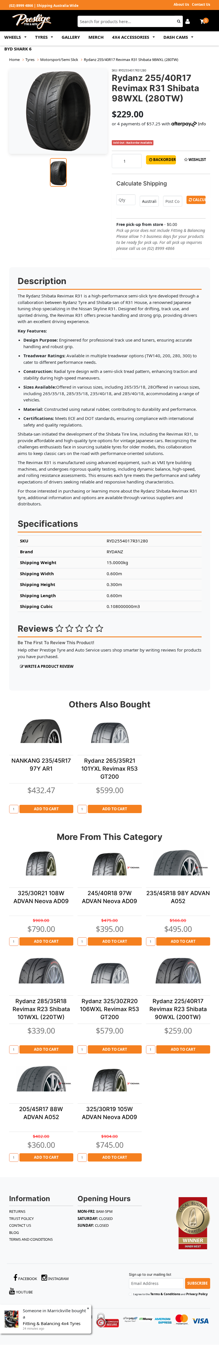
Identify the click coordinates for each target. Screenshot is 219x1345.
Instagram (58, 1278)
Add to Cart (46, 808)
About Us (181, 4)
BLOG (14, 1232)
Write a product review (49, 666)
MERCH (96, 37)
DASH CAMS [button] (176, 37)
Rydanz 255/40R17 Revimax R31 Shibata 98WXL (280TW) (131, 59)
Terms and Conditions (31, 1239)
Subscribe (197, 1283)
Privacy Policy (197, 1294)
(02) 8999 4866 (21, 5)
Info (202, 123)
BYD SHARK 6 (18, 49)
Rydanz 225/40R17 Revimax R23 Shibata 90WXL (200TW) (178, 1009)
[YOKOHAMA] (133, 867)
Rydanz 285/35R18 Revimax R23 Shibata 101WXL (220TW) (41, 1009)
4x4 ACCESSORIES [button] (131, 37)
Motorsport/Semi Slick (59, 59)
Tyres (30, 59)
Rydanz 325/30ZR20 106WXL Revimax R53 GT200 (109, 1009)
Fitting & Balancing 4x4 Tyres (51, 1323)
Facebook (27, 1278)
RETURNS (17, 1211)
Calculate (199, 199)
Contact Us (201, 4)
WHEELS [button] (13, 37)
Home (14, 59)
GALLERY (71, 37)
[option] (58, 111)
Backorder (164, 159)
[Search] (179, 21)
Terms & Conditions (165, 1294)
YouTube (24, 1292)
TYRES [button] (42, 37)
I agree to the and (170, 1294)
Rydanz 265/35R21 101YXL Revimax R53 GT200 (109, 768)
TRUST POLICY (21, 1218)
